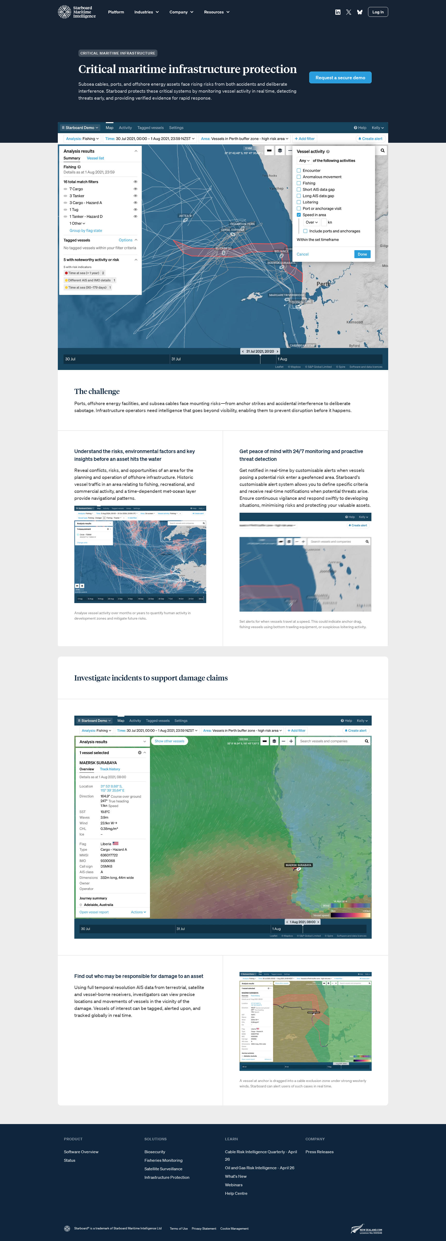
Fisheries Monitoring (163, 1160)
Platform (116, 11)
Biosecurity (155, 1151)
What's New (236, 1176)
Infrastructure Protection (167, 1177)
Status (69, 1160)
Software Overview (81, 1151)
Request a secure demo (340, 77)
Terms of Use (179, 1228)
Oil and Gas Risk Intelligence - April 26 (259, 1167)
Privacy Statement (204, 1228)
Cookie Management (234, 1228)
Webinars (234, 1184)
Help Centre (236, 1193)
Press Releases (320, 1151)
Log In (378, 11)
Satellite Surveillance (163, 1168)
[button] (146, 12)
